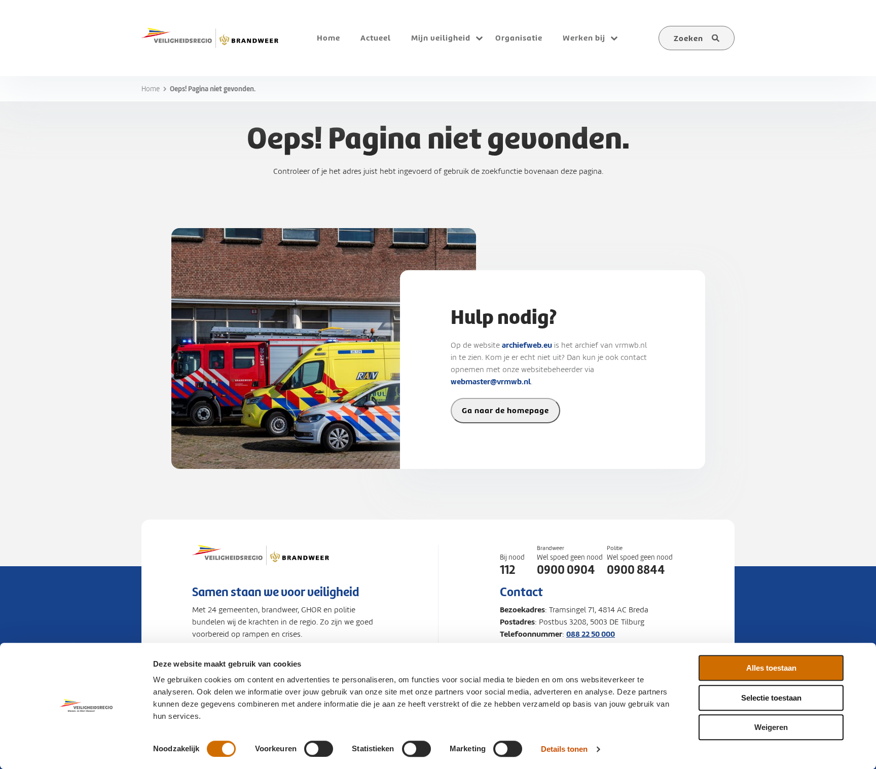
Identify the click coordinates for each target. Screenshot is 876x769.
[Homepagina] (260, 565)
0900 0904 (566, 569)
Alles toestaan (771, 668)
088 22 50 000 (590, 634)
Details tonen (564, 749)
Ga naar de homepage (505, 410)
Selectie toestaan (771, 697)
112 (507, 569)
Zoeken (688, 38)
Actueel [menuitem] (375, 37)
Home (150, 89)
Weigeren (771, 727)
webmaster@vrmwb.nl (491, 381)
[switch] (318, 749)
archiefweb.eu (527, 345)
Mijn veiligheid (440, 37)
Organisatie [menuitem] (518, 37)
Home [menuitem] (328, 37)
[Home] (209, 38)
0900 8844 (636, 569)
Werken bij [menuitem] (584, 37)
